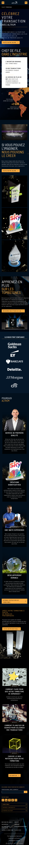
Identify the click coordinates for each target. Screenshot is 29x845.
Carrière (16, 824)
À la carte (4, 818)
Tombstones (5, 804)
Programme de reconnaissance (9, 812)
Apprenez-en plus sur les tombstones (11, 601)
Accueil (3, 7)
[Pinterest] (9, 800)
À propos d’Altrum (7, 810)
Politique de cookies (14, 840)
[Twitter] (12, 800)
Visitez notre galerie (9, 42)
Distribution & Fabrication (6, 827)
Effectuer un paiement (20, 826)
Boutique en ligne (6, 822)
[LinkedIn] (6, 800)
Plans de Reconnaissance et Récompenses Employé (14, 816)
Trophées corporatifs (8, 807)
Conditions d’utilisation (14, 838)
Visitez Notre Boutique (10, 629)
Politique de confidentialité (14, 836)
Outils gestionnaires (6, 814)
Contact (16, 822)
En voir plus (13, 775)
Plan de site (17, 830)
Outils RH (4, 815)
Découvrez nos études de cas (12, 311)
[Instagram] (16, 800)
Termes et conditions (7, 830)
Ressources (5, 824)
